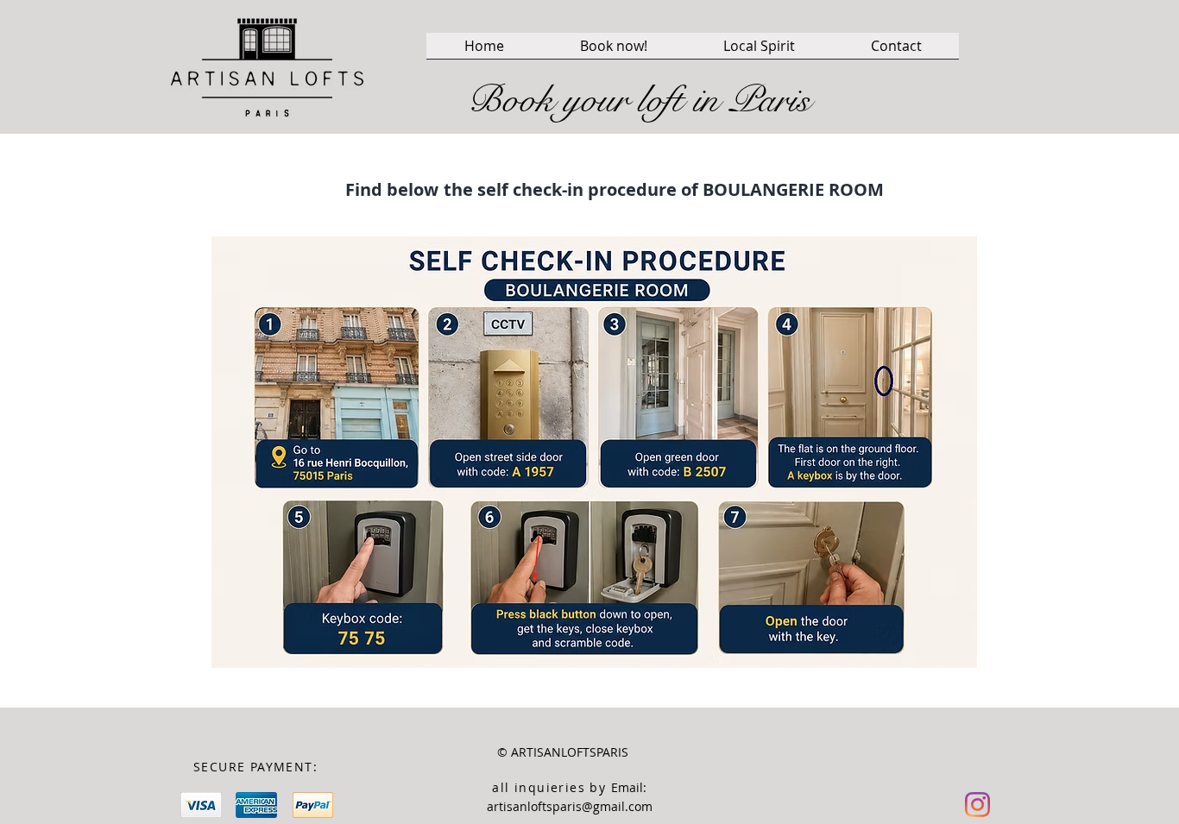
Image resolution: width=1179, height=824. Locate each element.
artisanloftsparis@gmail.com (570, 806)
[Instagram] (977, 804)
